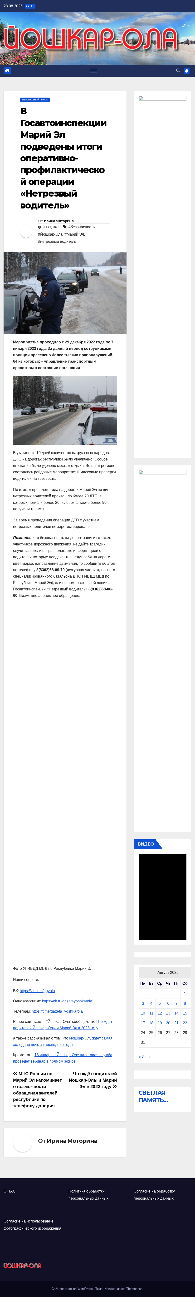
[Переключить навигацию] (93, 71)
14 (176, 1013)
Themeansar (134, 1289)
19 (160, 1023)
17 (143, 1023)
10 (143, 1013)
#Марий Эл (74, 234)
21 (176, 1023)
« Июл (144, 1057)
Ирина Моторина (58, 221)
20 (168, 1023)
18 (151, 1023)
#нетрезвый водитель (57, 241)
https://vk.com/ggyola (37, 991)
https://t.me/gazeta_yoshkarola (57, 1011)
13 (168, 1013)
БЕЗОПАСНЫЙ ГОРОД (35, 99)
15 (185, 1013)
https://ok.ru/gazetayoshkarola (67, 1001)
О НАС (10, 1191)
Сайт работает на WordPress (73, 1289)
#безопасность (81, 227)
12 (160, 1013)
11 (151, 1013)
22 (185, 1023)
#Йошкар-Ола (50, 234)
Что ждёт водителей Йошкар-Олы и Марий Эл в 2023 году (93, 1080)
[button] (178, 71)
